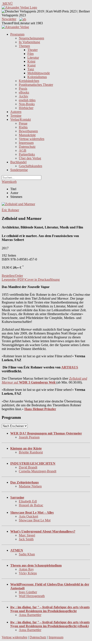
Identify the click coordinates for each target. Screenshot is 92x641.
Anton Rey (26, 569)
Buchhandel (18, 162)
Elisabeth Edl (28, 501)
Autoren (15, 112)
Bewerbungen (28, 131)
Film (30, 53)
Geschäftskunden (30, 166)
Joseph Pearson (29, 437)
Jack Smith (26, 539)
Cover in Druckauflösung (42, 279)
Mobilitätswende (38, 73)
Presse (23, 123)
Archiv (23, 96)
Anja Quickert (28, 516)
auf (44, 380)
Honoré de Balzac (31, 505)
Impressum (26, 143)
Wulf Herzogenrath (32, 596)
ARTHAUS (69, 367)
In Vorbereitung (29, 42)
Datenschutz (27, 146)
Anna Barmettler (30, 615)
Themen (24, 46)
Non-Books (27, 104)
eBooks (24, 92)
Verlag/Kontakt (20, 119)
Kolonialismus (37, 77)
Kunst (31, 65)
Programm (17, 34)
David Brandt (28, 467)
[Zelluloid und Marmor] (18, 204)
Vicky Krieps (28, 573)
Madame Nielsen (30, 486)
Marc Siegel (27, 535)
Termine (15, 115)
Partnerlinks (27, 154)
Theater (32, 50)
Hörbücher (26, 108)
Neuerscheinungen (31, 38)
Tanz (30, 69)
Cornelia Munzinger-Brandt (37, 471)
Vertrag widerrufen (31, 139)
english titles (27, 100)
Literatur (33, 57)
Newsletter (9, 19)
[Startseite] (15, 27)
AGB (22, 150)
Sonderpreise (19, 170)
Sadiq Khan (27, 554)
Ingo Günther (28, 592)
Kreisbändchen (29, 81)
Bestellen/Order (12, 275)
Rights (23, 127)
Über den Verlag (30, 158)
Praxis (23, 88)
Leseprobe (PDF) (13, 279)
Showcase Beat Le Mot (34, 520)
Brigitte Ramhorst (31, 452)
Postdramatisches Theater (36, 84)
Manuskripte (27, 135)
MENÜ (7, 3)
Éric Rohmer (10, 210)
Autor (14, 193)
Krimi (31, 61)
